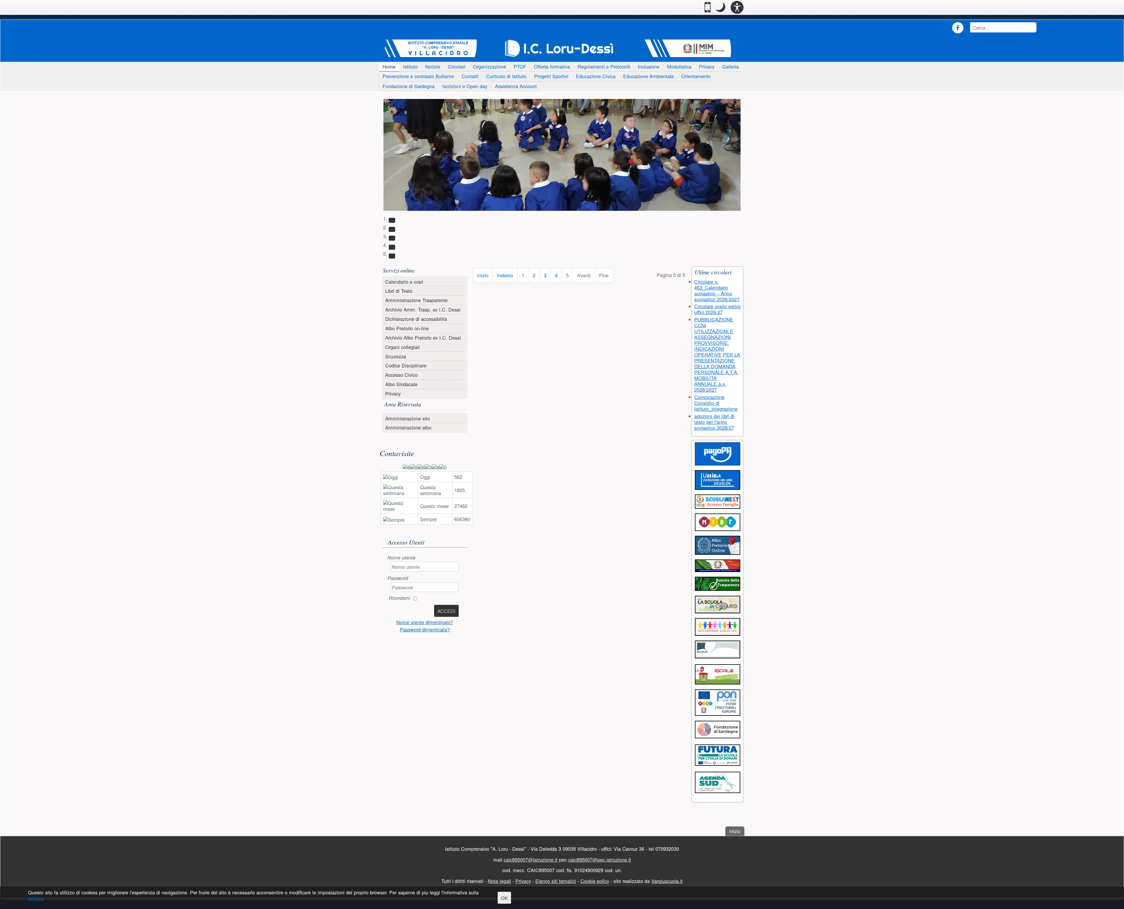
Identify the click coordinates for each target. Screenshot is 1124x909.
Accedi (446, 610)
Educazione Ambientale (648, 76)
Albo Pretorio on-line (407, 328)
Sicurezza (395, 356)
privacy (35, 898)
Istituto (410, 66)
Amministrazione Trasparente (416, 300)
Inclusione (648, 66)
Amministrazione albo (408, 427)
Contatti (470, 76)
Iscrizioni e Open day (464, 86)
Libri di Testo (398, 290)
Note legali (499, 880)
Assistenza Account (516, 86)
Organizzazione (489, 66)
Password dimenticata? (425, 629)
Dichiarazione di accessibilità (416, 318)
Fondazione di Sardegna (409, 86)
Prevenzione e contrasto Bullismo (418, 76)
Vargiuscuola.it (667, 880)
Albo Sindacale (401, 384)
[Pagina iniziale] (559, 48)
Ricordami (399, 598)
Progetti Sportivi (551, 76)
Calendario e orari (404, 281)
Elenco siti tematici (555, 880)
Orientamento (696, 76)
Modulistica (679, 66)
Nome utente (401, 558)
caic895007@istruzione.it (531, 859)
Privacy (707, 66)
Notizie (432, 66)
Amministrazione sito (407, 418)
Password (398, 578)
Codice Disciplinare (405, 365)
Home (389, 66)
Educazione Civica (596, 76)
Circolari (456, 66)
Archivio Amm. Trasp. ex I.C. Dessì (423, 309)
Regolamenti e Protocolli (604, 66)
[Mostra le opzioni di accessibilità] (737, 7)
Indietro (505, 275)
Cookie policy (594, 880)
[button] (720, 7)
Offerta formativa (552, 66)
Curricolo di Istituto (506, 76)
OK (504, 897)
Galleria (730, 66)
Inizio (483, 275)
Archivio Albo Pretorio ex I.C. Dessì (423, 337)
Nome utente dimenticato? (424, 622)
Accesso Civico (401, 374)
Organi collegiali (402, 346)
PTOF (520, 66)
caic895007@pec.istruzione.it (599, 859)
